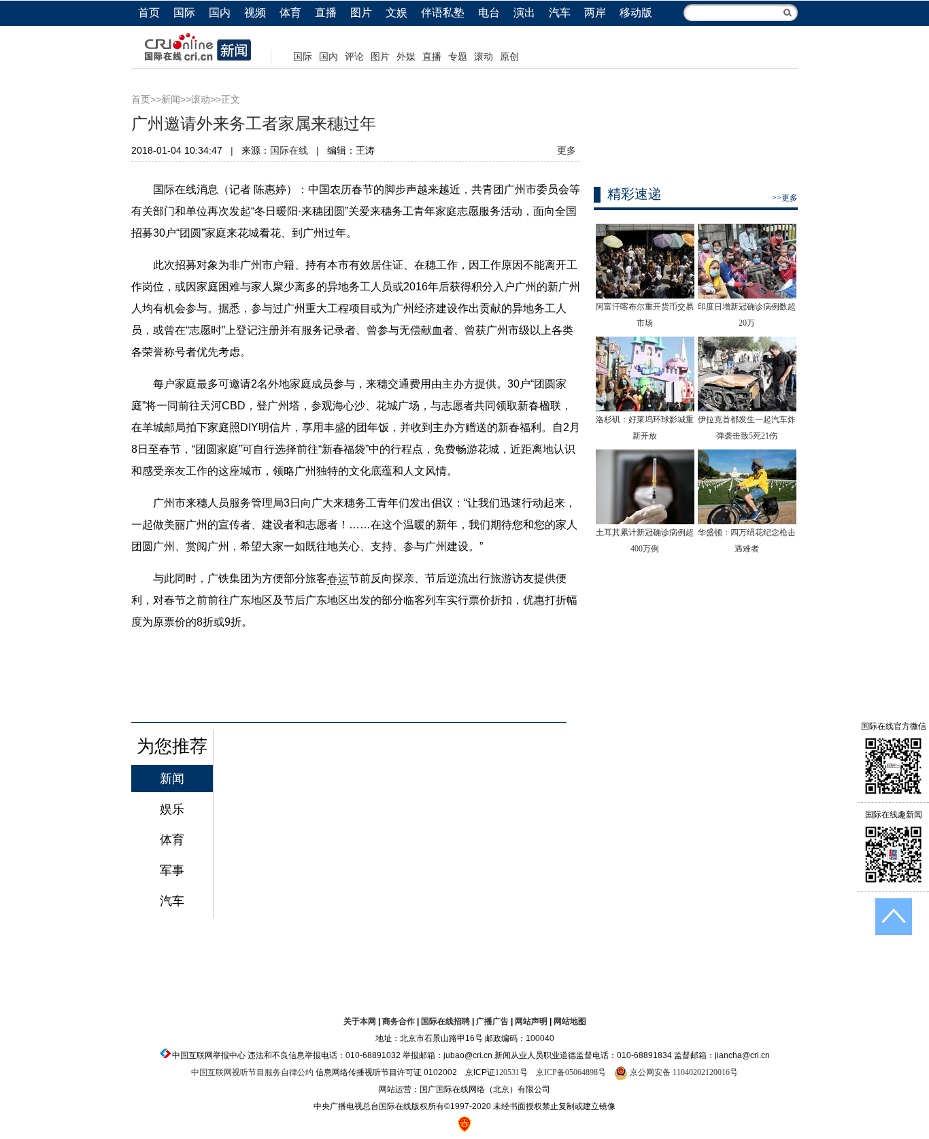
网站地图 (570, 1021)
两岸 (595, 12)
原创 (509, 57)
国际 (184, 12)
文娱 (396, 12)
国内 (220, 12)
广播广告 (492, 1021)
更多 (566, 151)
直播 (326, 12)
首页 (149, 12)
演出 (524, 12)
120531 (507, 1072)
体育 (290, 12)
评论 (354, 57)
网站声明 (531, 1021)
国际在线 (289, 151)
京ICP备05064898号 (571, 1072)
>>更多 (785, 198)
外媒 (406, 57)
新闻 (170, 100)
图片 (361, 12)
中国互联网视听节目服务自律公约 (252, 1072)
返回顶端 (893, 916)
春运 (338, 578)
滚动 (483, 57)
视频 (255, 12)
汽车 (560, 12)
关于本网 (359, 1021)
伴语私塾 (442, 12)
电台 (489, 12)
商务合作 (398, 1021)
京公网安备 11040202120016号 (683, 1072)
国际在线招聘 (445, 1021)
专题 (457, 57)
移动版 (636, 12)
